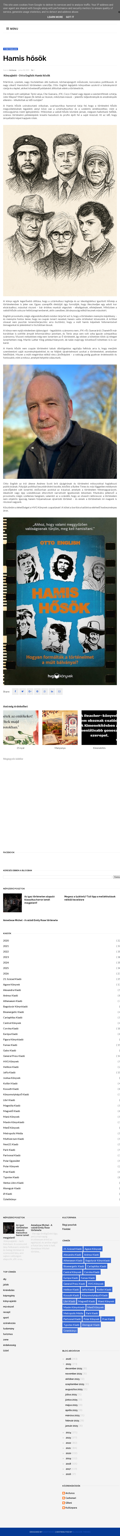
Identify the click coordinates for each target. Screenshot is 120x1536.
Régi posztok (69, 1225)
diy (4, 1279)
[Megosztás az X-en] (22, 691)
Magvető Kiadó (11, 1110)
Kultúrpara (71, 1507)
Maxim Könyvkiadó (13, 1122)
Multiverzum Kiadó (13, 1138)
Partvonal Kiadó (11, 1155)
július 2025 (71, 1394)
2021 (6, 945)
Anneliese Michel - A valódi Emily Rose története (30, 920)
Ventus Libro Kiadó (13, 1182)
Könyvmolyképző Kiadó (16, 1094)
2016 (68, 1474)
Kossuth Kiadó (11, 1088)
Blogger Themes (81, 1532)
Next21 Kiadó (10, 1144)
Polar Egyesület (11, 1160)
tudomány (8, 1328)
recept (6, 1312)
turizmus (8, 1334)
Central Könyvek (12, 1022)
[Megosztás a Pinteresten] (59, 691)
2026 (6, 973)
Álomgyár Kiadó (12, 1188)
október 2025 (72, 1379)
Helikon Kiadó (11, 1066)
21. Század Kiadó (12, 978)
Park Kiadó (9, 1149)
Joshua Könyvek (11, 1077)
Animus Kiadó (10, 995)
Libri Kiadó (9, 1099)
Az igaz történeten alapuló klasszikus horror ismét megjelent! (39, 899)
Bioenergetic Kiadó (13, 1011)
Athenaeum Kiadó (12, 1000)
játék (6, 1284)
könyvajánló (9, 1301)
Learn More (55, 17)
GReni (68, 1503)
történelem (10, 49)
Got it (70, 17)
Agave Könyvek (11, 984)
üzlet (6, 1350)
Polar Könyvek (11, 1166)
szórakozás (9, 1323)
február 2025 (72, 1420)
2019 (68, 1458)
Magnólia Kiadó (11, 1105)
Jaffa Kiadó (9, 1072)
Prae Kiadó (9, 1171)
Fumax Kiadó (10, 1044)
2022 (6, 951)
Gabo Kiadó (9, 1050)
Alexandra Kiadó (12, 989)
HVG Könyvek (11, 1061)
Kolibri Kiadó (10, 1083)
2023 (6, 956)
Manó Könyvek (11, 1116)
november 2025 (73, 1373)
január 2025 (71, 1426)
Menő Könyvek (11, 1127)
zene (5, 1339)
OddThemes (49, 1532)
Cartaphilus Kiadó (12, 1017)
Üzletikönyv (9, 1199)
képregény (9, 1295)
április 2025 (71, 1410)
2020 (6, 940)
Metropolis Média (13, 1133)
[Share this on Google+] (30, 691)
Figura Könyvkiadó (13, 1039)
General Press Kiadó (14, 1055)
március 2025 (72, 1415)
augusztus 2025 (73, 1389)
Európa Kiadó (10, 1033)
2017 (68, 1469)
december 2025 (73, 1368)
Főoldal (66, 1229)
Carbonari (70, 1498)
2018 (68, 1464)
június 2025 (71, 1399)
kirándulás (8, 1290)
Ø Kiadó (7, 1193)
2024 (6, 962)
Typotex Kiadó (11, 1177)
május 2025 (71, 1405)
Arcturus (12, 70)
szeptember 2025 (74, 1384)
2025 (6, 967)
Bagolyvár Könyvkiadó (15, 1006)
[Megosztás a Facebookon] (15, 691)
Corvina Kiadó (10, 1028)
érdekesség (9, 1345)
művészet (8, 1306)
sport (6, 1317)
